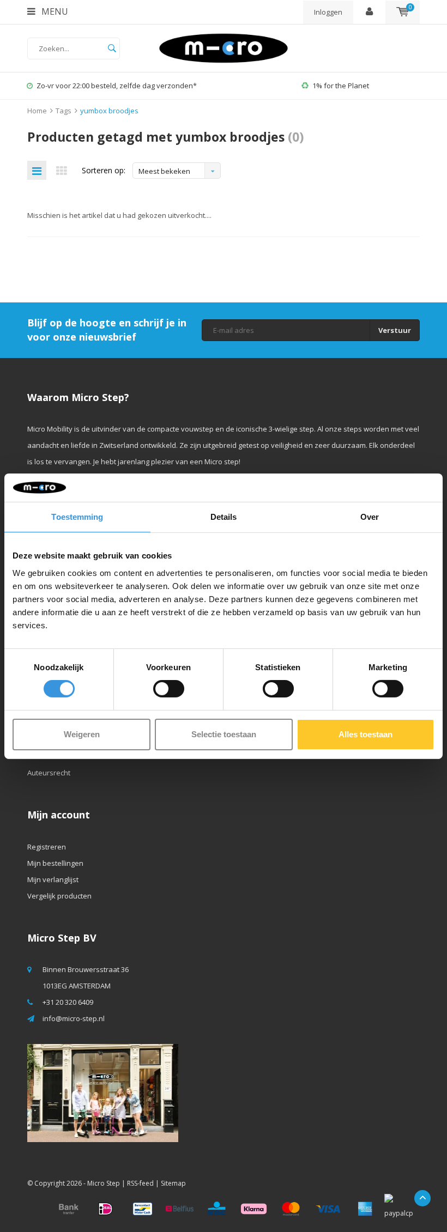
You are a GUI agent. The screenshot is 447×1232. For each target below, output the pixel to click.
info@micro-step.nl (74, 1018)
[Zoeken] (112, 48)
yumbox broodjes (109, 111)
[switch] (168, 688)
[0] (402, 12)
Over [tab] (369, 516)
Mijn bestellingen (55, 863)
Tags (63, 111)
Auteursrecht (48, 773)
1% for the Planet (340, 85)
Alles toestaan (365, 734)
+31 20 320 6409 (68, 1002)
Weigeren (82, 734)
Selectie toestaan (223, 734)
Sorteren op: (103, 170)
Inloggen (328, 12)
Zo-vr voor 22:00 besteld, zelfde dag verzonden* (117, 85)
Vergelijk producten (59, 896)
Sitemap (173, 1183)
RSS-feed (140, 1183)
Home (37, 111)
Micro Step (103, 1183)
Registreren (46, 847)
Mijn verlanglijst (52, 879)
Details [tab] (223, 516)
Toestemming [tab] (77, 516)
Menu (53, 11)
